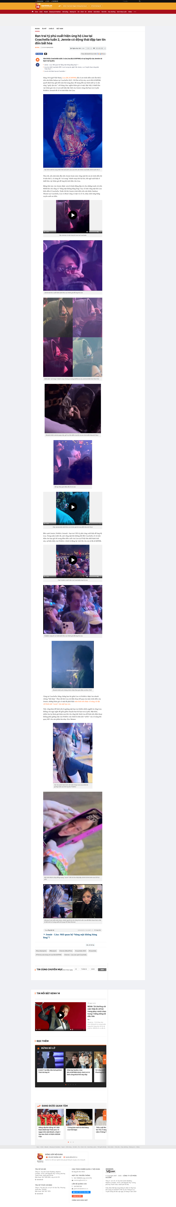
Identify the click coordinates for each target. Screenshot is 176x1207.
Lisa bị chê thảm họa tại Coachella (54, 71)
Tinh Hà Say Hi (96, 6)
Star (36, 12)
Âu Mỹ (44, 29)
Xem (102, 970)
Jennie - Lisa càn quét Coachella (75, 955)
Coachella (93, 951)
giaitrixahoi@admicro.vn (81, 1188)
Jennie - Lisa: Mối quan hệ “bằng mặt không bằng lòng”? (61, 65)
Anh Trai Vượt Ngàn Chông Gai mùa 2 (75, 6)
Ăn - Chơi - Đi (82, 12)
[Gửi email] (45, 54)
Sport (63, 1147)
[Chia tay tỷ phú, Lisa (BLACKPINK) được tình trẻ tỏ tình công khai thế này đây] (79, 1060)
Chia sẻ (40, 54)
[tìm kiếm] (139, 1)
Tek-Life (117, 1147)
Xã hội (90, 12)
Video (130, 12)
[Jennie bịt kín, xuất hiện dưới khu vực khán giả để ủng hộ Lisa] (72, 265)
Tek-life (103, 12)
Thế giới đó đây (101, 1147)
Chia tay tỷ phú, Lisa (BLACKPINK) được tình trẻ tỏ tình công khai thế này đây (78, 1072)
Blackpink (53, 951)
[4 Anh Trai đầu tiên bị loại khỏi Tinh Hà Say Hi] (50, 1060)
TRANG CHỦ (32, 12)
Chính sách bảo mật (80, 1200)
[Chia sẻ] (37, 65)
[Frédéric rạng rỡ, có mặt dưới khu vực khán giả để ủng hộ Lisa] (72, 609)
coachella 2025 (81, 951)
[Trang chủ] (37, 60)
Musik (46, 12)
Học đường (111, 12)
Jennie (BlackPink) (66, 951)
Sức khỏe (97, 12)
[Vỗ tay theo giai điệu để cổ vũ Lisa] (72, 462)
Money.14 (73, 12)
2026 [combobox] (93, 969)
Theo (73, 930)
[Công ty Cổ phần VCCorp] (111, 1170)
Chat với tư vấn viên (82, 1192)
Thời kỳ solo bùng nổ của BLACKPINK (49, 955)
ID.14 (48, 1)
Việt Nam (59, 29)
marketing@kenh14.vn (80, 1180)
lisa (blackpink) (41, 951)
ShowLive (55, 1)
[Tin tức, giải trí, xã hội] (45, 6)
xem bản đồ (40, 1179)
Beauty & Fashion (55, 12)
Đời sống (65, 12)
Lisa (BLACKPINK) (69, 78)
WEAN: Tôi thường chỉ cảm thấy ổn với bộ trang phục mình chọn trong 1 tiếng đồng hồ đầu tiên (96, 1011)
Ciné (41, 12)
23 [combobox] (76, 969)
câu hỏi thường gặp (54, 1157)
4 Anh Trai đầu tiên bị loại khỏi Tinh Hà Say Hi (50, 1071)
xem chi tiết (77, 1196)
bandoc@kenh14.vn (71, 1157)
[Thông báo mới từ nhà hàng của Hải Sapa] (79, 1117)
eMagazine (40, 1)
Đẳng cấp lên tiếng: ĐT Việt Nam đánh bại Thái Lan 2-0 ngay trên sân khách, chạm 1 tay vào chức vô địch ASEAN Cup (49, 1131)
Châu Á (51, 29)
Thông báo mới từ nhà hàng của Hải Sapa (78, 1128)
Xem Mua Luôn (122, 12)
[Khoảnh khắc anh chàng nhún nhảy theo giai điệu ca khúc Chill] (72, 664)
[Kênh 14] (40, 1158)
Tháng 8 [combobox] (84, 969)
